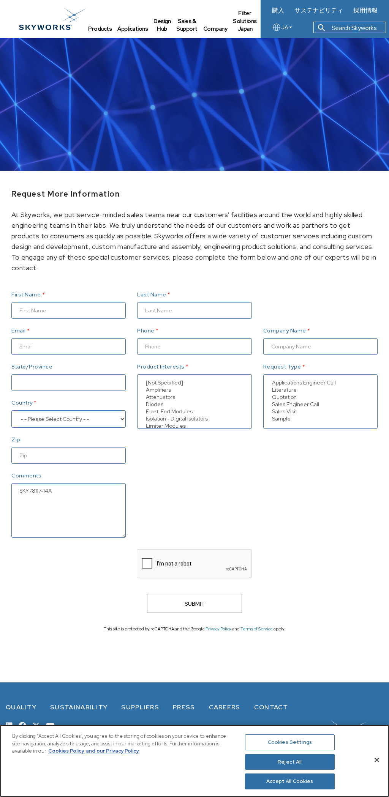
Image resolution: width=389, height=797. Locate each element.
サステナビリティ (318, 11)
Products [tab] (100, 28)
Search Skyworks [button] (353, 28)
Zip (16, 439)
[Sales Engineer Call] (320, 404)
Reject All (290, 762)
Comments (26, 475)
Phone (146, 330)
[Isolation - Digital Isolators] (194, 418)
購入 (278, 11)
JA (284, 27)
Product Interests (161, 366)
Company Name (284, 330)
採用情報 (365, 11)
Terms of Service (256, 629)
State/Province (31, 366)
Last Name (151, 294)
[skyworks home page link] (52, 19)
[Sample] (320, 418)
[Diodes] (194, 404)
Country (22, 402)
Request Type (282, 366)
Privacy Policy (218, 629)
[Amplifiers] (194, 390)
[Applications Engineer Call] (320, 382)
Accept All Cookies (289, 781)
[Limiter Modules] (194, 426)
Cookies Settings (290, 742)
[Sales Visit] (320, 411)
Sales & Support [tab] (187, 25)
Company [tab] (215, 28)
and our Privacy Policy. (112, 751)
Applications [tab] (132, 28)
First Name (26, 294)
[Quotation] (320, 397)
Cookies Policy (66, 751)
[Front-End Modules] (194, 411)
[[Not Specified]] (194, 382)
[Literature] (320, 390)
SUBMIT (195, 603)
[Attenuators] (194, 397)
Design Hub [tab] (162, 25)
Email (18, 330)
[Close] (376, 760)
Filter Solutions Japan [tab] (245, 20)
